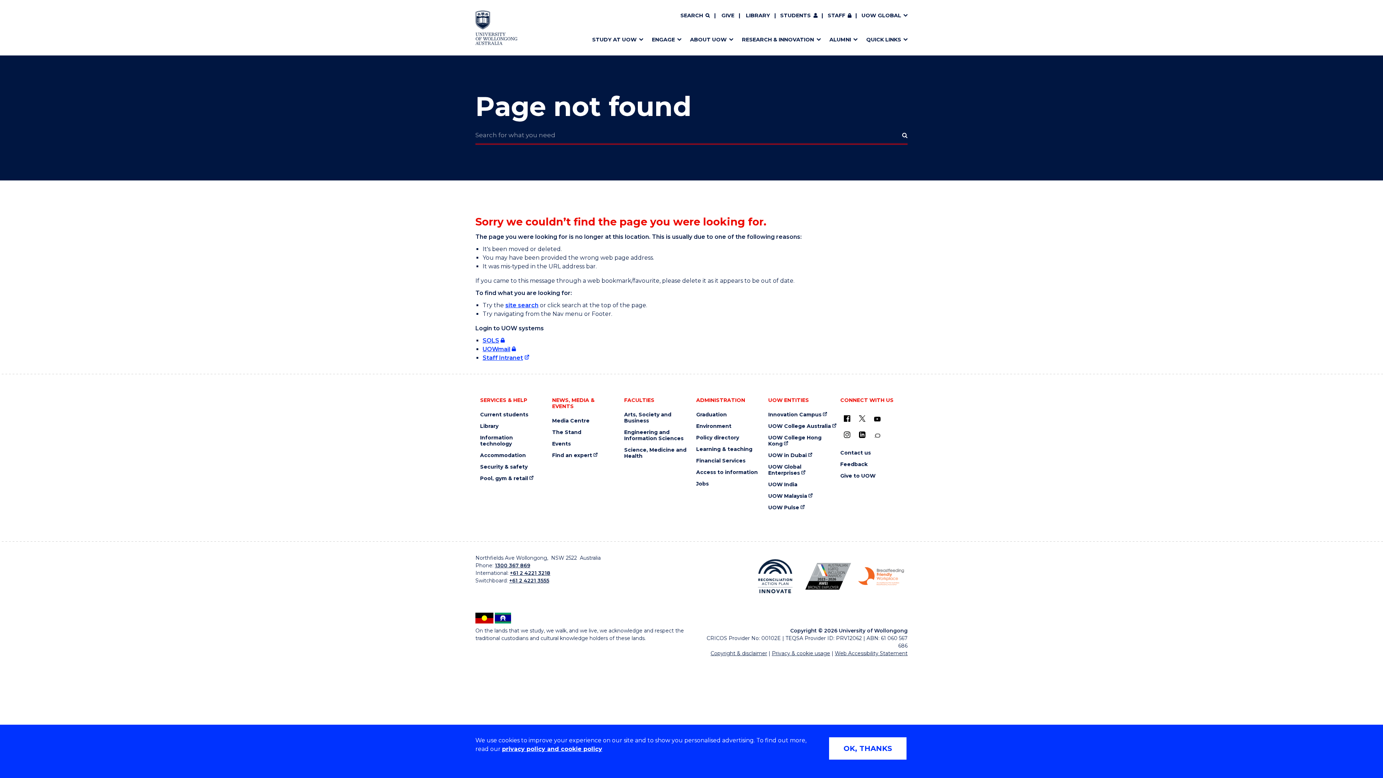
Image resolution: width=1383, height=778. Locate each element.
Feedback (854, 464)
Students (795, 15)
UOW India (782, 485)
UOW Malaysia (787, 496)
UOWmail (496, 349)
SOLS (491, 340)
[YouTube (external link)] (877, 419)
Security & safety (504, 467)
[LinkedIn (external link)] (862, 435)
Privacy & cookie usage (801, 653)
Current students (504, 415)
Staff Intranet (503, 357)
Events (561, 444)
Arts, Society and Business (647, 418)
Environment (713, 426)
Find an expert (572, 455)
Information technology (496, 441)
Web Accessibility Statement (871, 653)
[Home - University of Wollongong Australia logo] (496, 27)
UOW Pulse (783, 508)
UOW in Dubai (787, 455)
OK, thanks (867, 748)
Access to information (727, 472)
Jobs (702, 484)
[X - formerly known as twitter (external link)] (862, 418)
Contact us (855, 453)
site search (521, 305)
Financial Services (721, 461)
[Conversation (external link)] (877, 436)
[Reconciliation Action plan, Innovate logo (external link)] (775, 576)
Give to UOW (858, 476)
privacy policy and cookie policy (552, 749)
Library (758, 15)
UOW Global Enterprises (784, 470)
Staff (836, 15)
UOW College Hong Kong (795, 441)
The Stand (566, 432)
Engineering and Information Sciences (654, 435)
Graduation (711, 415)
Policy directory (717, 438)
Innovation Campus (795, 415)
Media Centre (571, 421)
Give (727, 15)
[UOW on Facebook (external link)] (847, 418)
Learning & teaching (724, 449)
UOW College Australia (799, 426)
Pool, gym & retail (504, 478)
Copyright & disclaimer (739, 653)
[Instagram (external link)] (847, 435)
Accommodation (503, 455)
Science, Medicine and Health (655, 453)
